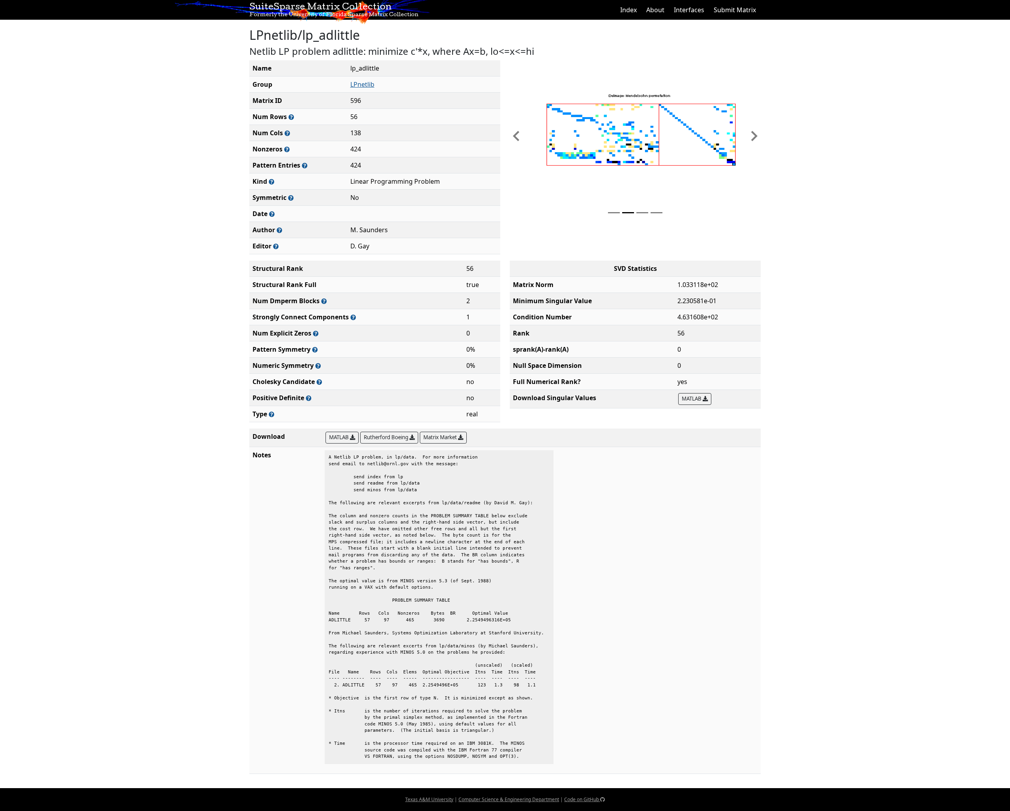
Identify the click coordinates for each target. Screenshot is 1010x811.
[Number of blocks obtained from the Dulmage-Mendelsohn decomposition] (324, 301)
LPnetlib (362, 84)
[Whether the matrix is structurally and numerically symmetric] (291, 197)
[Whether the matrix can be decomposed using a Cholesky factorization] (319, 382)
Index (628, 10)
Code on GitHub (582, 799)
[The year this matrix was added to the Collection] (272, 214)
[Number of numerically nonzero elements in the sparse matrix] (287, 149)
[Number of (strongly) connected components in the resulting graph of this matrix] (353, 317)
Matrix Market (440, 437)
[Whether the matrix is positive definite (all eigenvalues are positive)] (308, 398)
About (655, 10)
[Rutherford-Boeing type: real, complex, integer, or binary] (271, 414)
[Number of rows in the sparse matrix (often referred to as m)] (291, 117)
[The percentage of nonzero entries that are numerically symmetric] (318, 365)
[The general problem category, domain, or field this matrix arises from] (271, 181)
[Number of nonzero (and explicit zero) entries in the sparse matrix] (304, 165)
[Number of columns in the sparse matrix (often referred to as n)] (287, 133)
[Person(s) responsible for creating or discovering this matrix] (279, 230)
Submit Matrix (735, 10)
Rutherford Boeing (387, 437)
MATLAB (692, 398)
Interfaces (689, 10)
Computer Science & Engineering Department (508, 799)
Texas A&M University (429, 799)
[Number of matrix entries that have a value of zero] (315, 333)
